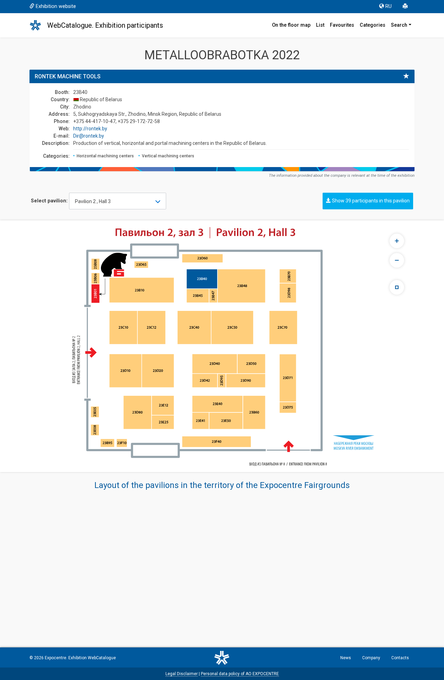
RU (388, 6)
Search (399, 25)
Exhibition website (56, 6)
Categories (372, 25)
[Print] (406, 6)
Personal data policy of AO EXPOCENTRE (240, 673)
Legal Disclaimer (181, 673)
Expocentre (55, 657)
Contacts (400, 657)
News (345, 657)
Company (371, 657)
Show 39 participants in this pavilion (370, 200)
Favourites (342, 25)
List (320, 25)
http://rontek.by (90, 128)
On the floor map (291, 25)
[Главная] (38, 25)
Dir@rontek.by (88, 136)
